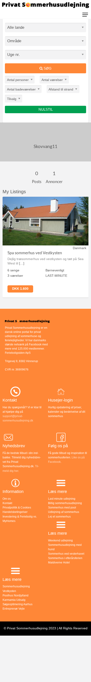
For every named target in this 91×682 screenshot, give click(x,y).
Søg (47, 68)
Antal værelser (52, 79)
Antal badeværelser (21, 89)
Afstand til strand (61, 89)
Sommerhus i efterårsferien (65, 558)
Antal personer (18, 79)
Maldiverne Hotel (59, 562)
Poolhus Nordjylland (15, 595)
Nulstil (45, 109)
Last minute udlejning (61, 498)
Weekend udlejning (60, 540)
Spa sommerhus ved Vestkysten (34, 253)
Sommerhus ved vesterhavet (66, 553)
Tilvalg (11, 98)
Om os (7, 498)
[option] (46, 247)
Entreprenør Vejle (14, 608)
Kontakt (7, 503)
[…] (21, 263)
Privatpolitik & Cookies (17, 507)
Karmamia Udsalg (14, 600)
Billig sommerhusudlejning (65, 503)
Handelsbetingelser (15, 512)
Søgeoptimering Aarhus (17, 604)
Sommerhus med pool (62, 507)
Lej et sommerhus (59, 516)
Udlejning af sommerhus (63, 512)
